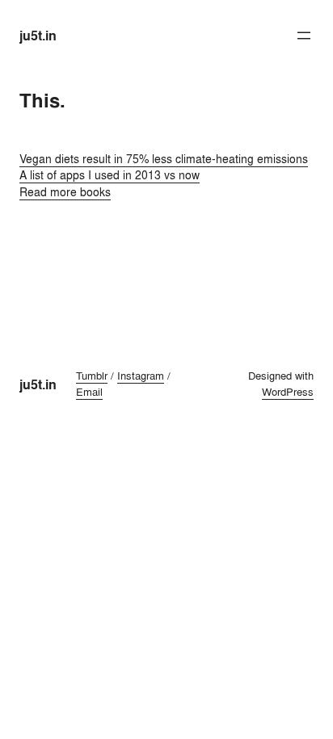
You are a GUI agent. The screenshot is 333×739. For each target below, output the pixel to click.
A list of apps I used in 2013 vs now (109, 175)
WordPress (288, 391)
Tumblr (91, 375)
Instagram (140, 375)
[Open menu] (304, 35)
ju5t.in (38, 35)
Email (89, 391)
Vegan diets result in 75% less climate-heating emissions (163, 158)
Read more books (65, 191)
